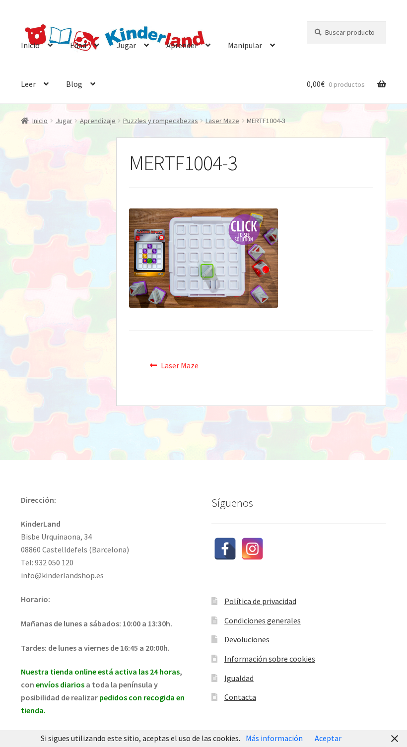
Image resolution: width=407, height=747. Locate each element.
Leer (28, 84)
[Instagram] (252, 549)
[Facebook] (225, 549)
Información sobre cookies (269, 659)
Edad (78, 45)
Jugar (126, 45)
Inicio (30, 45)
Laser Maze (222, 120)
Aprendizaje (98, 120)
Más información (274, 738)
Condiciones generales (262, 620)
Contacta (240, 697)
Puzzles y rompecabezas (160, 120)
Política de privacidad (260, 601)
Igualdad (239, 678)
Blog (74, 84)
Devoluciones (247, 639)
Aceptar (328, 738)
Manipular (245, 45)
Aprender (182, 45)
